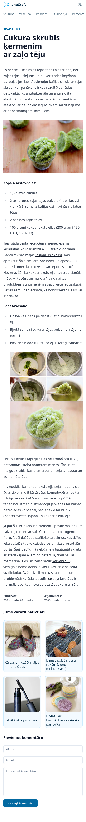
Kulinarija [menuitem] (60, 14)
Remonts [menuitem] (78, 14)
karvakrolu (61, 561)
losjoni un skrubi (48, 255)
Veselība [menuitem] (25, 14)
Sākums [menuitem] (8, 14)
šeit (51, 578)
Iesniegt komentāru (20, 803)
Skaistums (11, 29)
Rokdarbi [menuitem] (42, 14)
